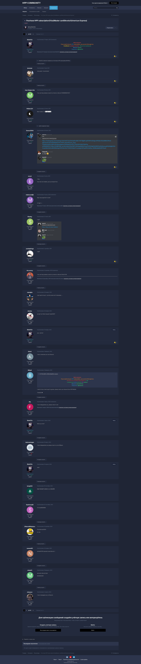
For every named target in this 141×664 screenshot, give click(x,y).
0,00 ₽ (30, 52)
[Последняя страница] (33, 34)
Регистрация (114, 3)
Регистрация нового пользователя (48, 630)
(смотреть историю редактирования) (68, 51)
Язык (55, 659)
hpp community (31, 3)
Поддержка (53, 7)
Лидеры (44, 11)
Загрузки (46, 7)
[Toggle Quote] (39, 374)
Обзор (25, 7)
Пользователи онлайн (34, 11)
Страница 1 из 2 (39, 34)
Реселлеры (39, 28)
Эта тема (111, 7)
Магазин (39, 7)
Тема (59, 659)
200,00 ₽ (30, 188)
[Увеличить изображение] (77, 148)
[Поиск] (117, 8)
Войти (92, 630)
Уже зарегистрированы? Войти (100, 3)
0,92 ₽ (30, 229)
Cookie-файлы (83, 659)
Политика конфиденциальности (71, 659)
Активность (32, 7)
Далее (29, 34)
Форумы (25, 11)
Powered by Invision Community (70, 662)
